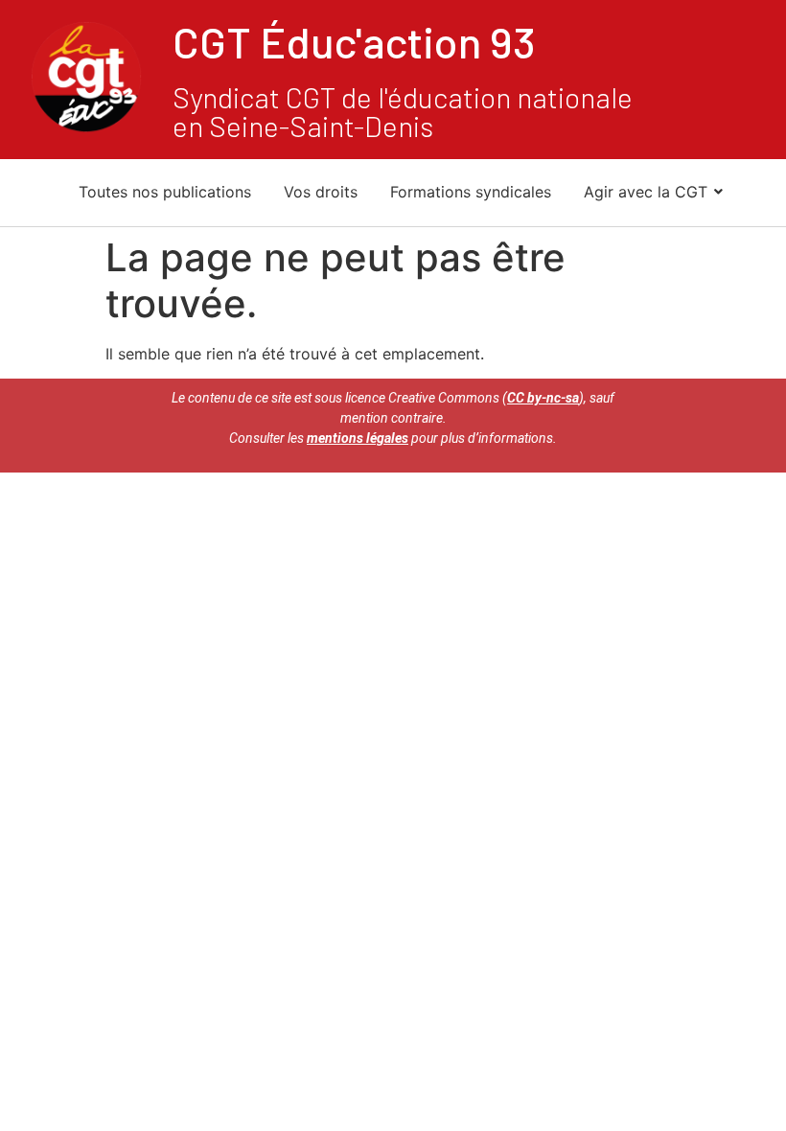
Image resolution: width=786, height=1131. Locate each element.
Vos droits (321, 191)
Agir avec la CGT (645, 191)
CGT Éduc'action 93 (354, 41)
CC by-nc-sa (543, 397)
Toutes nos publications (165, 191)
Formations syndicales (470, 191)
